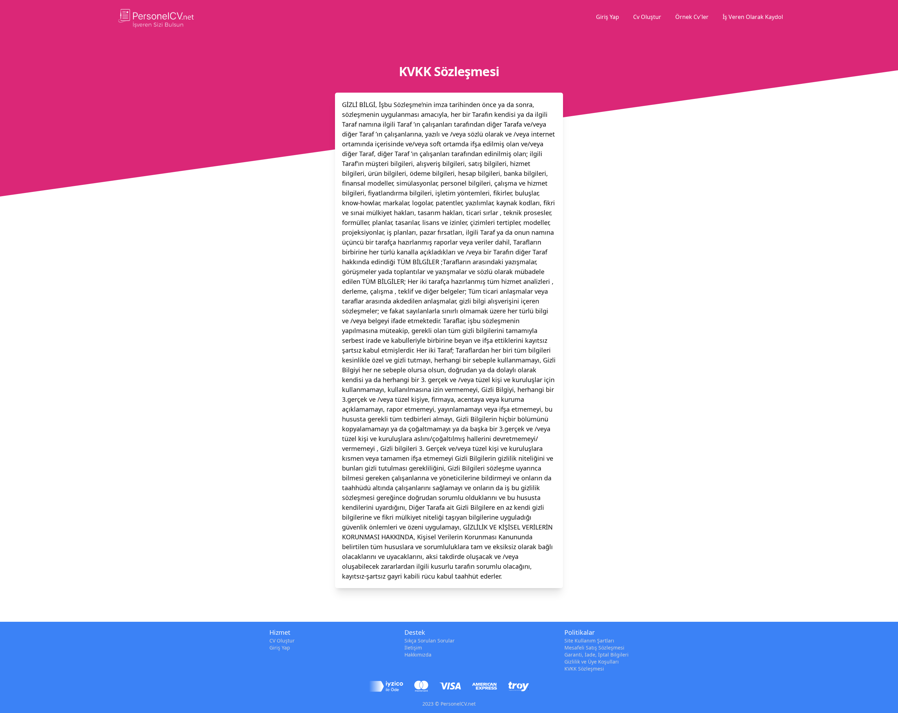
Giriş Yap (607, 17)
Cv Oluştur (647, 17)
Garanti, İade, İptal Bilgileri (596, 654)
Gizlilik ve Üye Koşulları (591, 661)
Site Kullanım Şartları (589, 640)
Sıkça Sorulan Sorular (429, 640)
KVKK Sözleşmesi (584, 668)
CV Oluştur (282, 640)
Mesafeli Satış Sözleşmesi (594, 647)
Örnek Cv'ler (692, 17)
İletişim (413, 647)
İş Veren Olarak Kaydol (753, 17)
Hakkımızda (417, 654)
